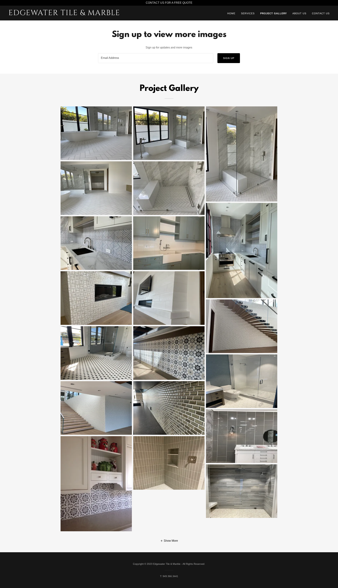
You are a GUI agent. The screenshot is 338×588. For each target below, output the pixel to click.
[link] (64, 14)
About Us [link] (299, 13)
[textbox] (155, 58)
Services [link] (248, 13)
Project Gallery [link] (273, 13)
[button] (169, 540)
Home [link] (231, 13)
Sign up (228, 58)
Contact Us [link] (321, 13)
